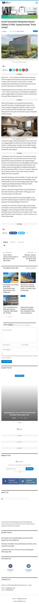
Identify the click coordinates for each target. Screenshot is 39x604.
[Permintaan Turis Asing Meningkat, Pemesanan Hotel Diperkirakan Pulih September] (10, 277)
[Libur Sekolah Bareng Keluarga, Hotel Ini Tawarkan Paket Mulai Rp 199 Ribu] (10, 300)
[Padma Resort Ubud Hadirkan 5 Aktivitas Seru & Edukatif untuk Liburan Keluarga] (28, 300)
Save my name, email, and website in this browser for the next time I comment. (20, 357)
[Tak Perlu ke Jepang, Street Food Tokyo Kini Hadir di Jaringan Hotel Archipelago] (28, 277)
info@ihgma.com (10, 588)
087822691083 (9, 590)
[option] (20, 396)
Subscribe (29, 468)
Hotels (35, 31)
